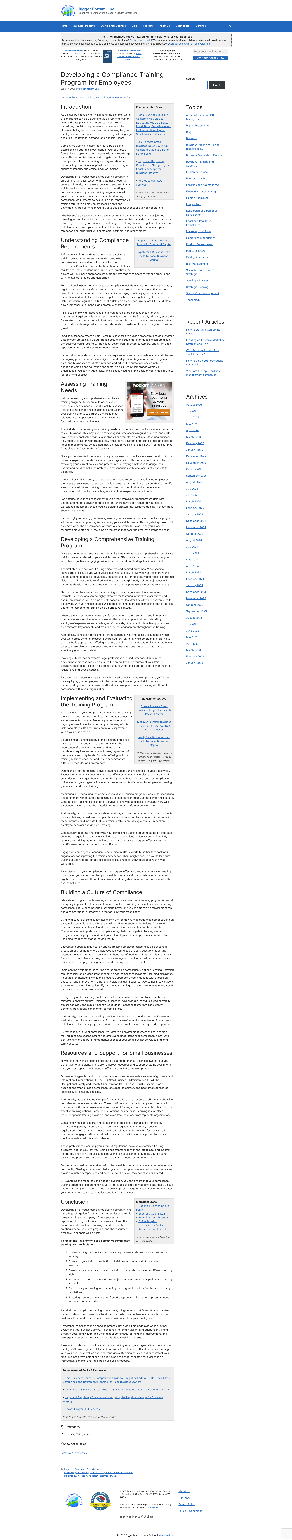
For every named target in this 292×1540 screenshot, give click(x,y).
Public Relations (196, 250)
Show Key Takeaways (76, 1434)
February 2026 (195, 443)
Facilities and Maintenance (202, 184)
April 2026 (192, 430)
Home (64, 25)
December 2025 (196, 456)
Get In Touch (182, 25)
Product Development (199, 244)
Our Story (184, 1497)
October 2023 (194, 604)
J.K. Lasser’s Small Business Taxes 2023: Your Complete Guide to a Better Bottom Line (118, 1389)
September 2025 (196, 475)
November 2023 (196, 598)
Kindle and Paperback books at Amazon (129, 56)
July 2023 (192, 624)
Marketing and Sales (198, 231)
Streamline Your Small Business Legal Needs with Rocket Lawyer (154, 710)
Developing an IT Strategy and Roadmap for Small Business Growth (98, 1472)
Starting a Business (198, 280)
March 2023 (193, 649)
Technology (193, 299)
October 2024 (194, 533)
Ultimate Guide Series (130, 50)
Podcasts (148, 25)
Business (191, 138)
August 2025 (194, 482)
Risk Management (197, 263)
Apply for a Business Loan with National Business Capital (154, 256)
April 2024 (192, 566)
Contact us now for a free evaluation (189, 43)
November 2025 (196, 462)
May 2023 (192, 637)
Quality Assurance (197, 257)
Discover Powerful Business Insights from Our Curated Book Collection (154, 725)
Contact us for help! (141, 40)
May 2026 (192, 424)
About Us (165, 25)
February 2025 (195, 507)
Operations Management (201, 237)
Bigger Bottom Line (96, 9)
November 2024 (196, 527)
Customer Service (197, 172)
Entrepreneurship (196, 178)
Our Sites (201, 25)
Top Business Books (150, 1225)
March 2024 (193, 572)
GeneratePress (167, 1535)
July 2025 (192, 488)
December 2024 (196, 520)
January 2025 (194, 514)
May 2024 (192, 559)
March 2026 (193, 436)
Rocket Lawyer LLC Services (82, 1409)
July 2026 (192, 411)
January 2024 (194, 585)
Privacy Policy (186, 1504)
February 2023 (195, 656)
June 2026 (192, 417)
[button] (230, 26)
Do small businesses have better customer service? (90, 1476)
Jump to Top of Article (74, 1453)
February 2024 (195, 579)
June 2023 (192, 630)
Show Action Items (74, 1443)
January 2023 (194, 662)
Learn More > (153, 1507)
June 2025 (192, 495)
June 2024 (192, 553)
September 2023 (196, 611)
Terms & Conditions (190, 1510)
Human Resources (197, 197)
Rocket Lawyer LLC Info (152, 1229)
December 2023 (196, 591)
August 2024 (194, 540)
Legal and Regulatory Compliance (81, 1469)
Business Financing (84, 25)
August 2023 (194, 617)
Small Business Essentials (154, 1217)
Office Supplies (147, 1221)
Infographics (193, 204)
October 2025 (194, 469)
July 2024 (192, 546)
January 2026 (194, 449)
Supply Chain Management (202, 293)
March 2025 (193, 501)
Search (190, 78)
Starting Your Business (113, 25)
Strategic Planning (197, 287)
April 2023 (192, 643)
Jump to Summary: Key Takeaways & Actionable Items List (96, 97)
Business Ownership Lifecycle (204, 155)
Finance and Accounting (201, 191)
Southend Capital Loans (153, 1213)
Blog (134, 25)
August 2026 (194, 404)
